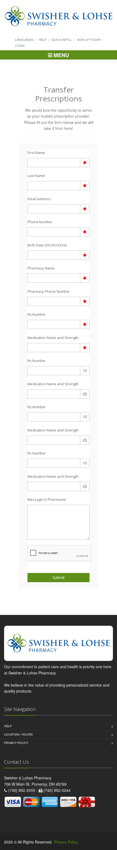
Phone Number (40, 221)
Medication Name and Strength (53, 337)
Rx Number (36, 314)
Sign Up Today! (89, 39)
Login (19, 45)
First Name (36, 152)
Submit (59, 577)
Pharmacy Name (41, 268)
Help (42, 39)
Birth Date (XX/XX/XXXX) (47, 245)
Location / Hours (18, 734)
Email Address (39, 198)
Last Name (36, 175)
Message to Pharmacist (46, 499)
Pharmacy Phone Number (48, 291)
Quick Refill (61, 39)
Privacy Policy (16, 742)
